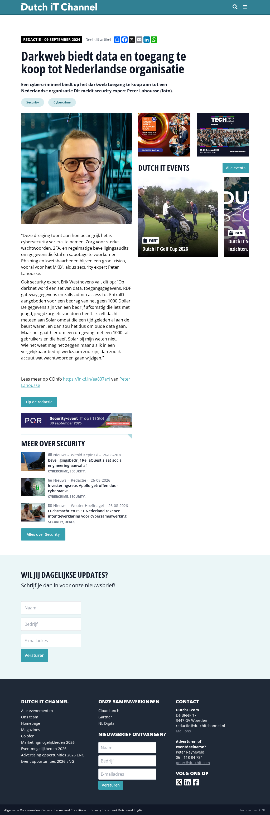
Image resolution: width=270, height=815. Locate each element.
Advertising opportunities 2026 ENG (52, 754)
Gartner (105, 716)
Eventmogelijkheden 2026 (43, 748)
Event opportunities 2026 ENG (47, 761)
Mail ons (183, 730)
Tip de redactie (39, 401)
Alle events (235, 167)
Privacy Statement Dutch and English (117, 810)
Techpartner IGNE (252, 810)
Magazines (30, 729)
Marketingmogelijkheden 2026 (48, 742)
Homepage (30, 723)
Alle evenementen (37, 710)
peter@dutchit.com (193, 762)
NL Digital (106, 723)
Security (32, 102)
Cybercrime (62, 102)
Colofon (28, 735)
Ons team (29, 716)
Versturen (35, 655)
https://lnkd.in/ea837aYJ (86, 379)
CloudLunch (108, 710)
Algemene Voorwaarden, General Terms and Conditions (45, 810)
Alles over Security (43, 534)
